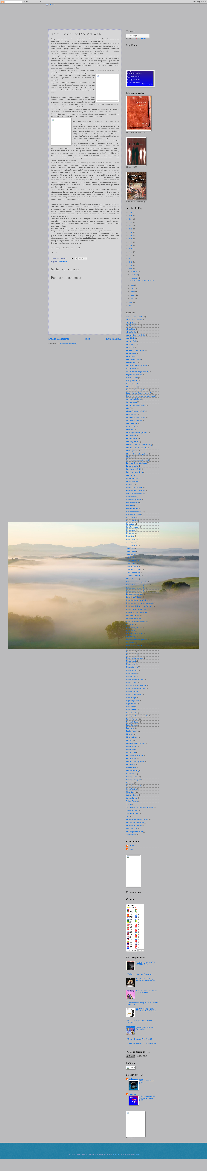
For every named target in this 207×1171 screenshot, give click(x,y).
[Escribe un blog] (79, 258)
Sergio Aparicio (131, 789)
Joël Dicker (130, 557)
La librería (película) (133, 615)
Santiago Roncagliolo (133, 780)
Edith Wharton (131, 436)
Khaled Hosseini (132, 579)
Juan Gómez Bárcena (133, 570)
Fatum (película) (132, 478)
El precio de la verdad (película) (137, 454)
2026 (131, 212)
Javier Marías (131, 554)
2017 (131, 242)
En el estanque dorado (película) (137, 460)
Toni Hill (129, 804)
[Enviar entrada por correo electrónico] (72, 258)
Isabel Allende (131, 539)
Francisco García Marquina (135, 490)
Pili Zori (129, 740)
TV (127, 816)
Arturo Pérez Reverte (133, 359)
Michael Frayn (131, 698)
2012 (131, 259)
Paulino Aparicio (131, 731)
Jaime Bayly (130, 548)
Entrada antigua (113, 339)
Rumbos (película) (132, 771)
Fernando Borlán (132, 481)
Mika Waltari (130, 707)
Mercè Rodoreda (132, 691)
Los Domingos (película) (134, 646)
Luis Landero (130, 652)
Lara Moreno (130, 624)
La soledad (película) (133, 618)
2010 (131, 265)
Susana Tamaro (131, 798)
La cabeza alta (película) (134, 594)
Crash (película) (131, 423)
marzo (133, 292)
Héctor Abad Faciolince (134, 512)
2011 (131, 262)
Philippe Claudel (131, 737)
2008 (131, 302)
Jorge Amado (130, 563)
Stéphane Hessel (132, 795)
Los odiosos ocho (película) (135, 649)
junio (132, 285)
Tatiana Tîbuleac (132, 801)
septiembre (135, 278)
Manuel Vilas (130, 664)
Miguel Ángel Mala (132, 701)
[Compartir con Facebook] (83, 258)
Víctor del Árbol (131, 828)
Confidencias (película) (134, 420)
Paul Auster (130, 728)
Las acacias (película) (133, 627)
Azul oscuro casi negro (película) (137, 372)
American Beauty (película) (135, 335)
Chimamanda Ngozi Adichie (135, 405)
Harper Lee (130, 506)
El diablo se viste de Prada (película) (139, 445)
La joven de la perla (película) (136, 612)
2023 (131, 222)
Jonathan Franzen (132, 560)
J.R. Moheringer (131, 545)
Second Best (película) (134, 786)
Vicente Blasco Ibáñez (134, 825)
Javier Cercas (131, 551)
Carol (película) (131, 402)
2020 (131, 232)
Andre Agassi (130, 344)
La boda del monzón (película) (136, 582)
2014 (131, 252)
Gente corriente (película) (135, 493)
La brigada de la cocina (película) (137, 585)
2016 (131, 245)
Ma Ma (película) (132, 655)
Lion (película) (131, 637)
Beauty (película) (132, 381)
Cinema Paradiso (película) (135, 411)
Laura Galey (130, 630)
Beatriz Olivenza (132, 378)
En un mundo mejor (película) (136, 463)
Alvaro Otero (130, 329)
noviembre (134, 275)
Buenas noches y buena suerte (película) (140, 396)
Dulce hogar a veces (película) (136, 433)
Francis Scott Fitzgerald (134, 487)
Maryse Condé (131, 682)
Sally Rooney (130, 774)
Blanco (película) (132, 387)
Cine (127, 408)
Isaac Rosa (130, 536)
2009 (131, 269)
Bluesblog (132, 1094)
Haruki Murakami (132, 509)
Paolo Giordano (131, 725)
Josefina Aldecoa (132, 567)
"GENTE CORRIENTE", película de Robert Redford (145, 980)
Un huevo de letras (136, 1079)
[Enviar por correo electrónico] (76, 258)
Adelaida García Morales (134, 317)
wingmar (116, 1154)
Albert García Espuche (134, 320)
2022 (131, 225)
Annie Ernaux (131, 356)
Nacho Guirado (131, 713)
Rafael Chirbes (131, 746)
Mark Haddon (130, 676)
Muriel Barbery (131, 710)
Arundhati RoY (131, 362)
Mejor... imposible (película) (135, 688)
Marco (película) (131, 670)
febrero (133, 295)
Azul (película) (131, 368)
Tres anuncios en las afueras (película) (139, 807)
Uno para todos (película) (135, 822)
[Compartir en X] (81, 258)
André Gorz (130, 347)
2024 (131, 219)
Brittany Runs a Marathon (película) (138, 393)
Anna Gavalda (131, 353)
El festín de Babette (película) (136, 448)
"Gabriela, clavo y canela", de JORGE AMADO (146, 992)
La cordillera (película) (133, 597)
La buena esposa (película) (135, 588)
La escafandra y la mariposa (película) (139, 603)
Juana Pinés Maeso (133, 573)
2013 (131, 255)
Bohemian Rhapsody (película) (136, 390)
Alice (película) (131, 323)
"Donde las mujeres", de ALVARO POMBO (142, 1044)
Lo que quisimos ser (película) (136, 640)
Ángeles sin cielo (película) (135, 350)
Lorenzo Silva (131, 643)
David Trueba (130, 426)
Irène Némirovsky (132, 527)
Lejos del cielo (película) (134, 633)
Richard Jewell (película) (134, 755)
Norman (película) (132, 722)
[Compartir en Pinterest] (85, 258)
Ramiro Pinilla (131, 752)
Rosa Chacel (130, 764)
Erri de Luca (130, 475)
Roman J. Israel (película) (135, 762)
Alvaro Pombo (131, 332)
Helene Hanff (130, 518)
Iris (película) (130, 530)
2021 (131, 229)
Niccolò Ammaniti (132, 719)
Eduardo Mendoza (132, 439)
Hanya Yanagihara (132, 503)
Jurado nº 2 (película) (133, 576)
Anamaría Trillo (131, 341)
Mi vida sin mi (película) (134, 694)
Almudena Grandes (133, 326)
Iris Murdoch (130, 533)
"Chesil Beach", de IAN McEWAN (142, 281)
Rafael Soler (130, 749)
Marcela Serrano (132, 667)
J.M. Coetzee (131, 542)
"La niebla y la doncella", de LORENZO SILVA (145, 963)
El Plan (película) (132, 451)
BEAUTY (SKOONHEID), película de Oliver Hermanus (146, 1010)
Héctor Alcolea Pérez (133, 515)
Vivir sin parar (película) (134, 832)
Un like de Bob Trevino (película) (137, 819)
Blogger (137, 1154)
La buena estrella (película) (135, 591)
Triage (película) (131, 810)
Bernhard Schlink (132, 384)
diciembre (134, 271)
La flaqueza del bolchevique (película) (139, 606)
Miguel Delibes (131, 704)
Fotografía (129, 484)
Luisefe (131, 846)
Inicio (87, 339)
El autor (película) (132, 442)
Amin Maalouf (131, 338)
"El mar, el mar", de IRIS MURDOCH (140, 1039)
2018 (131, 239)
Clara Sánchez (131, 414)
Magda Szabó (131, 661)
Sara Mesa (130, 783)
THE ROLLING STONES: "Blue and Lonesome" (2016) (147, 1098)
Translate (143, 39)
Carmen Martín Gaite (133, 399)
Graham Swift (131, 496)
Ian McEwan (62, 262)
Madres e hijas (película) (134, 658)
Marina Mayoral (131, 673)
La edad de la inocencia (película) (138, 600)
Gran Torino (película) (133, 499)
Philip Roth (130, 734)
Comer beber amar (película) (136, 417)
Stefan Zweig (130, 792)
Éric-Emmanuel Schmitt (134, 472)
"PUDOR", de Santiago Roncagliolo (139, 974)
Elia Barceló (130, 457)
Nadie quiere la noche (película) (137, 716)
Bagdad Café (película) (134, 375)
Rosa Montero (131, 768)
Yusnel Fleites (131, 835)
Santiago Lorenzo (132, 777)
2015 (131, 249)
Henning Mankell (132, 521)
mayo (133, 288)
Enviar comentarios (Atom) (67, 344)
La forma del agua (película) (136, 609)
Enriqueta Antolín (132, 466)
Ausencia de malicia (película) (136, 365)
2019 (131, 235)
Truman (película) (132, 813)
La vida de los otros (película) (136, 621)
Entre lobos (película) (133, 469)
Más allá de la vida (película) (136, 685)
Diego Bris (129, 429)
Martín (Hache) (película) (134, 679)
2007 (131, 306)
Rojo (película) (131, 758)
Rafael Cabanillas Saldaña (135, 743)
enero (133, 298)
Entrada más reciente (58, 339)
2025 (131, 216)
